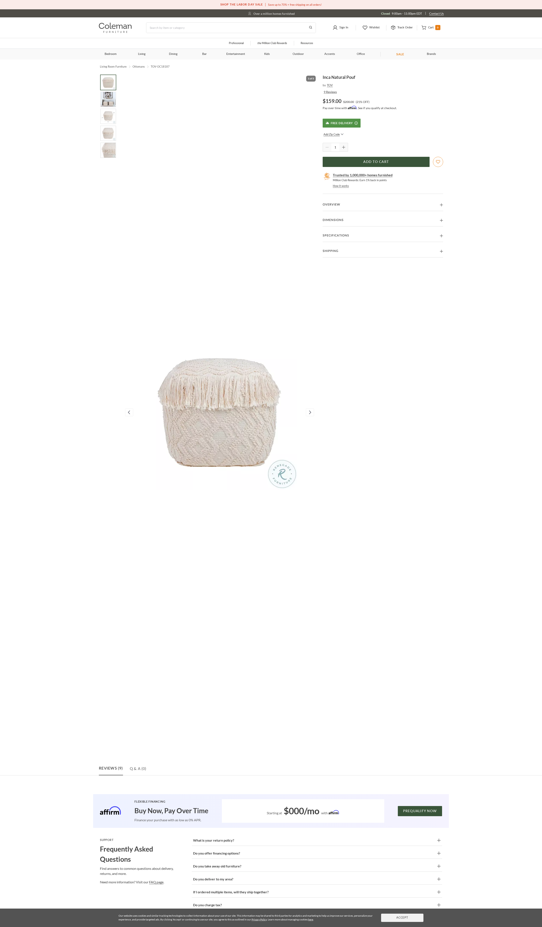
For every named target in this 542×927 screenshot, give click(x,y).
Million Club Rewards (272, 43)
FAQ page (156, 882)
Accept (402, 917)
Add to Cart (376, 162)
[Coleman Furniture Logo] (115, 31)
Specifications (336, 235)
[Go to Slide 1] (108, 82)
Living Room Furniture (113, 66)
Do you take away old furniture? (217, 866)
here (310, 919)
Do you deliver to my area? (213, 879)
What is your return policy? (213, 840)
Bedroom (111, 54)
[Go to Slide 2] (108, 99)
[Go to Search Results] (310, 27)
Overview (331, 204)
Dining (173, 54)
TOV (330, 85)
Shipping (330, 251)
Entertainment (235, 54)
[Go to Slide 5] (108, 150)
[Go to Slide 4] (108, 133)
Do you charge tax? (207, 905)
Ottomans (139, 66)
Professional (236, 43)
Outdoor (298, 54)
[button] (340, 28)
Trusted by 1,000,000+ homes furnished (363, 175)
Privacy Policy (259, 919)
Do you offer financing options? (216, 853)
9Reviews (330, 92)
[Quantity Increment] (343, 147)
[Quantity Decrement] (327, 147)
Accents (329, 54)
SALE (400, 54)
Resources (307, 43)
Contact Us (436, 13)
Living (141, 54)
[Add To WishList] (438, 162)
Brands (431, 54)
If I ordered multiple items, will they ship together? (231, 892)
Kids (267, 54)
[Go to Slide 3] (108, 116)
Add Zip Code (332, 134)
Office (361, 54)
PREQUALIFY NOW (420, 811)
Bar (204, 54)
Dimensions (333, 220)
